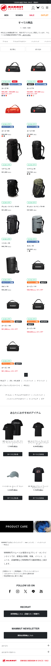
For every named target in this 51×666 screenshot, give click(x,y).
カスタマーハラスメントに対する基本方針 (19, 573)
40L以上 (27, 385)
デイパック (41, 380)
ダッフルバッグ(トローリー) (10, 385)
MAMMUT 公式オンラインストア (11, 542)
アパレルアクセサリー (19, 41)
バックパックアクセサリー (16, 399)
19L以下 (3, 380)
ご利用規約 (17, 571)
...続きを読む (26, 35)
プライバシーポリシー (31, 571)
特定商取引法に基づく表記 (13, 576)
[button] (12, 49)
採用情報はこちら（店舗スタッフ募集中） (25, 614)
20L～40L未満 (15, 380)
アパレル (5, 41)
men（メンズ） (30, 542)
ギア (42, 399)
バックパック (35, 41)
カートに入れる (12, 454)
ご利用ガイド (6, 571)
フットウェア (33, 399)
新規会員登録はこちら (25, 635)
